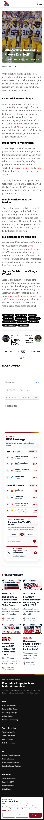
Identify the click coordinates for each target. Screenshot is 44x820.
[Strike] (15, 397)
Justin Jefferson (16, 296)
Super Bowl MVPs (8, 782)
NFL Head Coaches (8, 743)
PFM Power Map (7, 739)
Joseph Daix (12, 59)
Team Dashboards (8, 732)
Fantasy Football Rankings (11, 755)
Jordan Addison (33, 296)
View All (33, 451)
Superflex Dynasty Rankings (11, 766)
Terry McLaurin (22, 168)
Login (37, 382)
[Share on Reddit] (10, 66)
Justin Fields (8, 107)
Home (9, 16)
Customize (8, 815)
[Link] (28, 397)
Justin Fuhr (9, 618)
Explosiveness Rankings (10, 720)
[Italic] (9, 397)
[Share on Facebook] (20, 66)
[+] (34, 397)
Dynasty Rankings (8, 759)
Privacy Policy (6, 810)
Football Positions (8, 786)
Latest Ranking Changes (10, 709)
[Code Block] (25, 397)
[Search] (37, 3)
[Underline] (12, 397)
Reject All (22, 815)
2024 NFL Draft (8, 315)
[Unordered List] (20, 397)
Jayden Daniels (21, 318)
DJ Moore (32, 315)
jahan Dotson (8, 318)
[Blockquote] (23, 397)
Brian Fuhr (30, 662)
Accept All (35, 815)
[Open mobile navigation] (40, 3)
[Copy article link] (15, 66)
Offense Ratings (7, 716)
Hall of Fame (6, 789)
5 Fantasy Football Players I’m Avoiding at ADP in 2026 (32, 601)
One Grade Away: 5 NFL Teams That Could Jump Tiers (8, 649)
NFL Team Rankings (9, 705)
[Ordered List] (17, 397)
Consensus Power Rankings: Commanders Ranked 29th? (32, 645)
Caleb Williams (21, 315)
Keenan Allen (22, 322)
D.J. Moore (18, 127)
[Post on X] (26, 66)
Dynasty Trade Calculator (10, 762)
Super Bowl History (9, 778)
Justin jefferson (9, 322)
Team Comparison (8, 736)
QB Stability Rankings (9, 713)
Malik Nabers (34, 322)
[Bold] (6, 397)
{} (31, 397)
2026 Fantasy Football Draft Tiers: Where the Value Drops (11, 601)
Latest (15, 16)
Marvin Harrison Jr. (9, 325)
